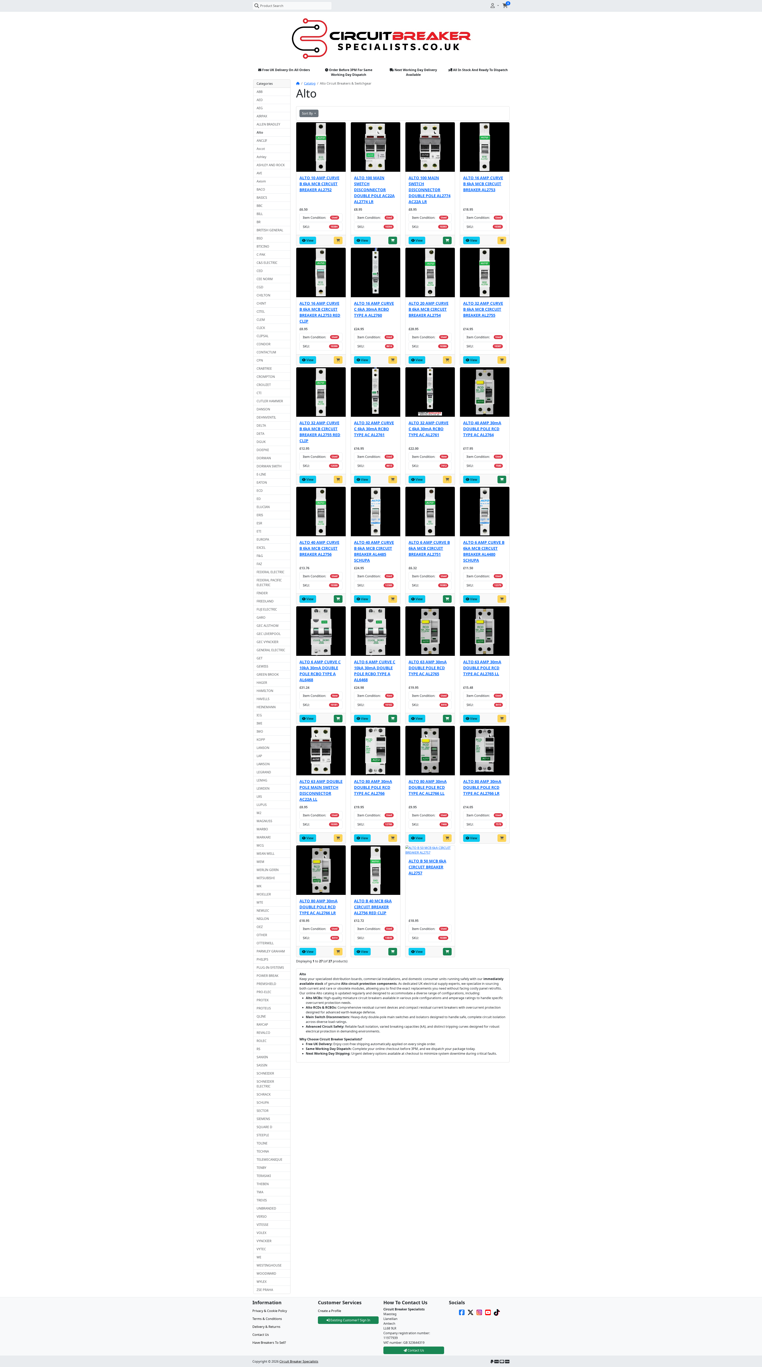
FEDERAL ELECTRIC (270, 572)
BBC (260, 206)
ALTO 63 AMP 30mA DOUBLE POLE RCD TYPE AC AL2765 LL (482, 667)
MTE (260, 902)
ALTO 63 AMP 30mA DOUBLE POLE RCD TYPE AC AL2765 (428, 667)
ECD (260, 490)
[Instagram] (479, 1312)
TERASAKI (264, 1176)
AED (260, 100)
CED (260, 271)
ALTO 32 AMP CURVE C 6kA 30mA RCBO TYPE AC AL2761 (374, 428)
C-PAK (261, 254)
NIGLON (263, 918)
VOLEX (261, 1233)
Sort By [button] (308, 113)
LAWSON (263, 764)
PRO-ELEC (264, 992)
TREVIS (262, 1200)
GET (260, 658)
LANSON (263, 748)
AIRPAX (262, 116)
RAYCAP (262, 1024)
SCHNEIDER (265, 1073)
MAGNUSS (264, 821)
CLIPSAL (262, 336)
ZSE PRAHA (265, 1290)
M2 (259, 813)
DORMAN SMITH (269, 466)
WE (259, 1257)
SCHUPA (263, 1102)
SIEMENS (263, 1119)
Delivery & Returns (266, 1327)
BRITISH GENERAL (270, 230)
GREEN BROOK (268, 674)
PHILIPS (262, 959)
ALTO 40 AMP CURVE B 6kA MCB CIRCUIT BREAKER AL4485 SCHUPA (374, 551)
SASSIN (262, 1065)
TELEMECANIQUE (269, 1159)
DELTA (261, 425)
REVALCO (263, 1032)
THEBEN (263, 1184)
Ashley (261, 157)
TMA (260, 1192)
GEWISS (262, 666)
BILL (260, 214)
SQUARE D (264, 1127)
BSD (260, 238)
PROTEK (263, 1000)
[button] (494, 6)
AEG (260, 108)
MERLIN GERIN (268, 870)
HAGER (262, 682)
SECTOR (262, 1110)
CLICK (261, 328)
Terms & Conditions (267, 1319)
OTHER (262, 935)
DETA (260, 433)
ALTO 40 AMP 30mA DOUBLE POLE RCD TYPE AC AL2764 (482, 428)
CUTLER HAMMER (270, 401)
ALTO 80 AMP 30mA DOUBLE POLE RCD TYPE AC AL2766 (373, 787)
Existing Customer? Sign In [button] (350, 1320)
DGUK (261, 442)
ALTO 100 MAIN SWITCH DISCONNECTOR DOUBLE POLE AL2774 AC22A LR (429, 189)
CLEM (261, 319)
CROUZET (264, 385)
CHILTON (263, 295)
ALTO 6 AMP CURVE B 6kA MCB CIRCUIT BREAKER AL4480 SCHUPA (483, 551)
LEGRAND (264, 772)
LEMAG (262, 780)
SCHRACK (264, 1094)
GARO (261, 617)
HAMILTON (265, 691)
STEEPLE (263, 1135)
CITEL (261, 311)
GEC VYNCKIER (267, 642)
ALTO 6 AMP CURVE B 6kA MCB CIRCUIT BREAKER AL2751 (429, 548)
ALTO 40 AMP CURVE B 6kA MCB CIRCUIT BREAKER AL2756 (319, 548)
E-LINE (261, 474)
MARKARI (263, 837)
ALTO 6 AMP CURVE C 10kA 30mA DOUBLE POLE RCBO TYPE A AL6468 (320, 670)
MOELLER (264, 894)
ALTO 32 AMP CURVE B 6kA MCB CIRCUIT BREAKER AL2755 (483, 309)
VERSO (262, 1216)
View (310, 240)
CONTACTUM (266, 352)
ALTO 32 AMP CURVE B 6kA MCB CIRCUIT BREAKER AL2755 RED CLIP (319, 431)
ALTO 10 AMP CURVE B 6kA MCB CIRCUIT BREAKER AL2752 (319, 183)
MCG (260, 845)
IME (259, 723)
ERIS (260, 515)
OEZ (260, 927)
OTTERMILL (265, 943)
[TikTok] (497, 1312)
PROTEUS (264, 1008)
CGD (260, 287)
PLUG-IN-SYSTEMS (270, 967)
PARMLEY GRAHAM (271, 951)
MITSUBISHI (266, 878)
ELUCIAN (263, 507)
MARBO (262, 829)
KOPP (261, 739)
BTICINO (263, 246)
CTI (259, 393)
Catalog (310, 83)
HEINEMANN (266, 707)
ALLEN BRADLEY (268, 124)
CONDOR (263, 344)
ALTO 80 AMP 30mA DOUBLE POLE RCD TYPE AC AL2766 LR (482, 787)
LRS (259, 796)
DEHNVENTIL (266, 417)
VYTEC (261, 1249)
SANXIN (262, 1057)
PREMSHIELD (266, 984)
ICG (259, 715)
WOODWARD (266, 1273)
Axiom (261, 181)
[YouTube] (488, 1312)
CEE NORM (265, 279)
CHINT (261, 303)
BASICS (262, 197)
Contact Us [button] (415, 1350)
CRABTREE (264, 368)
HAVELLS (263, 699)
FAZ (259, 564)
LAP (259, 756)
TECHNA (263, 1151)
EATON (262, 482)
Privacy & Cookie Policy (269, 1311)
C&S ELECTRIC (267, 262)
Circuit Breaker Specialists (298, 1361)
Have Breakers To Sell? (269, 1342)
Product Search (271, 6)
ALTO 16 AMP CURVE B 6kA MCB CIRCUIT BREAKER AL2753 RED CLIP (319, 312)
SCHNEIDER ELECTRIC (265, 1083)
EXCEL (261, 547)
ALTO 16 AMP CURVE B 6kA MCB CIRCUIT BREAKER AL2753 (483, 183)
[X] (470, 1312)
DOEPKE (263, 450)
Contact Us (260, 1334)
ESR (259, 523)
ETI (259, 531)
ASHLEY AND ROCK (271, 165)
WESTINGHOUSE (269, 1265)
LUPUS (262, 805)
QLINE (261, 1016)
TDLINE (262, 1143)
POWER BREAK (267, 975)
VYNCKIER (264, 1241)
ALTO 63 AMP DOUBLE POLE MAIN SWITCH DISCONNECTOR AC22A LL (321, 790)
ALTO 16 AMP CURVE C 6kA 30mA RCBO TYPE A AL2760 (374, 309)
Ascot (261, 149)
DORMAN (264, 458)
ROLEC (262, 1041)
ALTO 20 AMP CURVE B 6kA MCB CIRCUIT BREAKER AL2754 (428, 309)
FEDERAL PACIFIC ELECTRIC (269, 582)
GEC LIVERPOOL (269, 634)
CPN (260, 360)
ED (259, 499)
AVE (259, 173)
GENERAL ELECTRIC (271, 650)
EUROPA (263, 539)
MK (259, 886)
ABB (260, 92)
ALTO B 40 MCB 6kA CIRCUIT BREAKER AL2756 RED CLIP (373, 907)
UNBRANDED (266, 1208)
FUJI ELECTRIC (267, 609)
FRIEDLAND (265, 601)
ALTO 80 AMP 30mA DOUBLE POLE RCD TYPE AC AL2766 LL (428, 787)
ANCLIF (262, 140)
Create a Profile (329, 1311)
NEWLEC (263, 910)
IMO (260, 731)
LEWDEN (263, 788)
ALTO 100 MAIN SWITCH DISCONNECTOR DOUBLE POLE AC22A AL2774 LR (374, 189)
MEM (260, 862)
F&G (260, 556)
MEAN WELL (265, 853)
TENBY (261, 1167)
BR (259, 222)
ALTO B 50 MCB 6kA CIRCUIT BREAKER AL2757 (427, 867)
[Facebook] (462, 1312)
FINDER (262, 593)
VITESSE (262, 1224)
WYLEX (262, 1281)
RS (258, 1049)
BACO (261, 189)
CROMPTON (266, 376)
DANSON (263, 409)
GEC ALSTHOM (268, 625)
